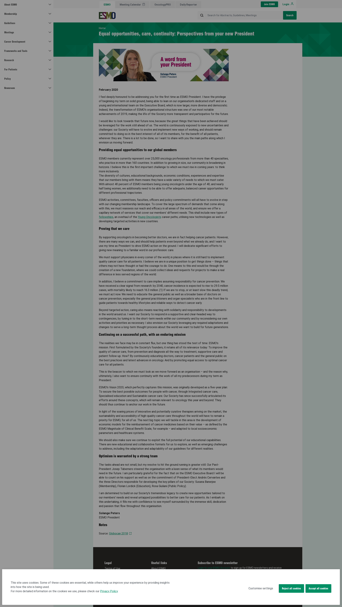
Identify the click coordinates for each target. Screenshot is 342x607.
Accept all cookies (318, 588)
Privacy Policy (109, 591)
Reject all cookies (291, 588)
